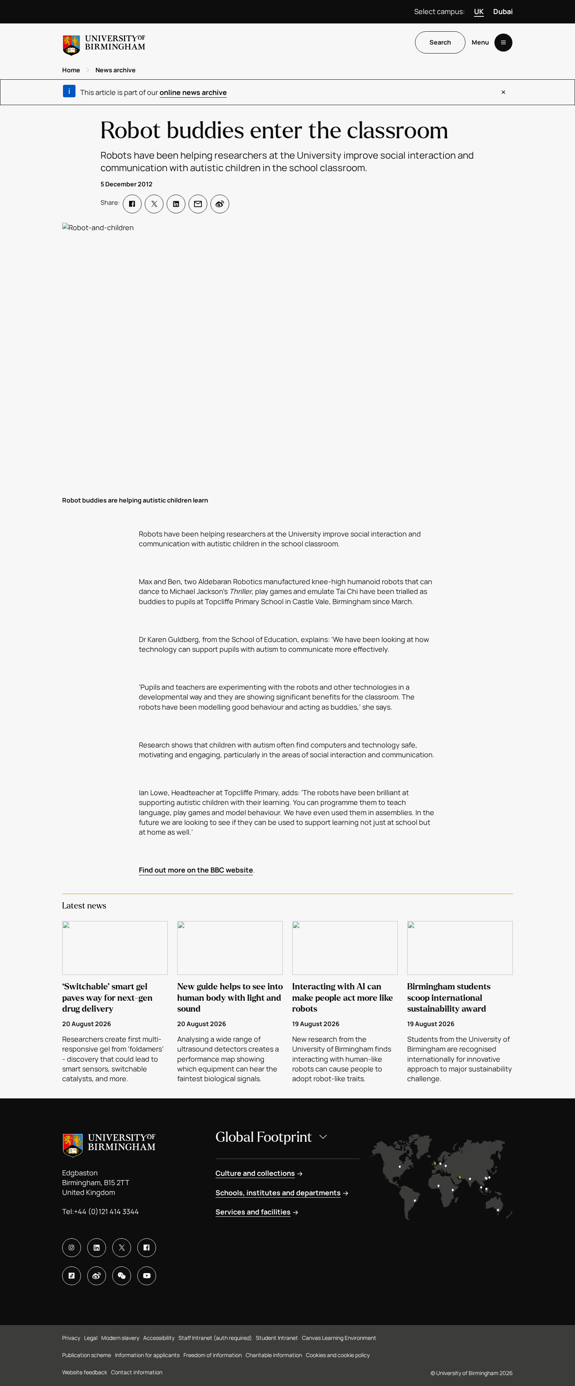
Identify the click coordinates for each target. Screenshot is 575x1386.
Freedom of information (212, 1355)
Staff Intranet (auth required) (215, 1337)
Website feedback (84, 1372)
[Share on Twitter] (154, 204)
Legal (90, 1337)
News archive (115, 70)
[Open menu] (503, 42)
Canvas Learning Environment (339, 1337)
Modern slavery (120, 1337)
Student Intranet (277, 1337)
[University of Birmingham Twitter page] (121, 1247)
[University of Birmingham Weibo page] (96, 1275)
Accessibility (158, 1337)
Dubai (503, 11)
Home (71, 70)
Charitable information (274, 1355)
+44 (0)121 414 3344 (106, 1211)
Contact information (136, 1372)
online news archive (193, 92)
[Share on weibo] (219, 204)
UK (479, 11)
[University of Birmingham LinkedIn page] (96, 1247)
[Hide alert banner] (503, 92)
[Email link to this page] (198, 204)
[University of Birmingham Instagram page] (71, 1247)
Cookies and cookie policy (338, 1355)
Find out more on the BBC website (196, 870)
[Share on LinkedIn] (176, 204)
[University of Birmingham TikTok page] (71, 1275)
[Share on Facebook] (132, 204)
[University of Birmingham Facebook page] (146, 1247)
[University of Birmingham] (104, 42)
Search (440, 42)
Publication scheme (86, 1355)
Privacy (71, 1337)
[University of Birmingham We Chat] (121, 1275)
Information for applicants (147, 1355)
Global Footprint (264, 1137)
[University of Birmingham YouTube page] (146, 1275)
